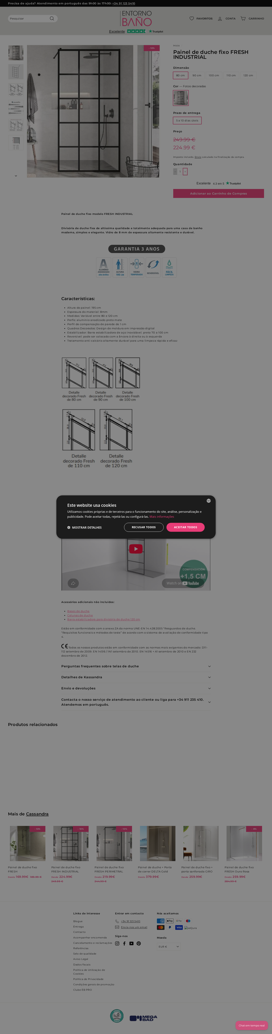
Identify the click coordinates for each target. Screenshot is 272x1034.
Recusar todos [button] (144, 527)
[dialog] (136, 517)
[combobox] (209, 501)
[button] (84, 527)
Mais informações (162, 516)
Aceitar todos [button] (185, 527)
